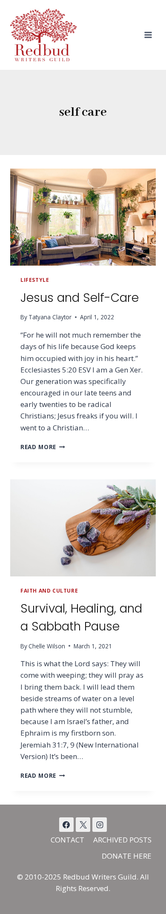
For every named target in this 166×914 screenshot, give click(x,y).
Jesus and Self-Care (79, 297)
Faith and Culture (49, 590)
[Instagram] (99, 824)
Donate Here (127, 856)
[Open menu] (148, 34)
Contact (67, 840)
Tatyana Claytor (50, 317)
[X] (83, 824)
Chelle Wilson (47, 646)
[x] (66, 824)
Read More (42, 447)
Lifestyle (34, 279)
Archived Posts (122, 840)
